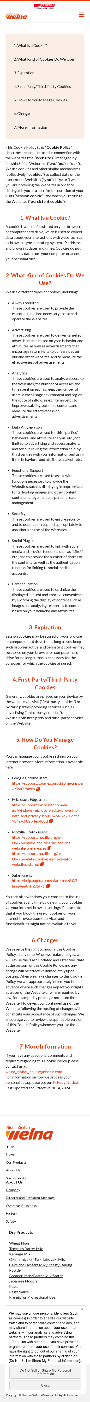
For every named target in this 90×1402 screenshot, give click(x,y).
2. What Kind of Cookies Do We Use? (44, 59)
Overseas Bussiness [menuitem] (21, 1206)
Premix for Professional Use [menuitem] (32, 1297)
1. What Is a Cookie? (30, 45)
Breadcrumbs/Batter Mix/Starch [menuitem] (36, 1275)
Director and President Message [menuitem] (30, 1198)
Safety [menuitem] (11, 1221)
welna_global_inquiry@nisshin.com (34, 1071)
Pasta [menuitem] (13, 1286)
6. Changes (22, 113)
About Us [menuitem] (13, 1170)
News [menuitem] (10, 1154)
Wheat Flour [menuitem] (19, 1243)
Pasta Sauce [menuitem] (19, 1291)
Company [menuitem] (13, 1190)
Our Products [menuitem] (16, 1162)
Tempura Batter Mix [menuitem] (26, 1248)
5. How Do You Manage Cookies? (41, 100)
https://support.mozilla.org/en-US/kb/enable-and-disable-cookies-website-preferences (42, 842)
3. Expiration (24, 72)
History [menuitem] (11, 1213)
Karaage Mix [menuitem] (19, 1254)
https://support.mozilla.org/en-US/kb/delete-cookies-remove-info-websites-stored (42, 859)
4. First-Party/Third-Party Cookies (42, 86)
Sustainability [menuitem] (16, 1178)
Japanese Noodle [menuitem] (23, 1281)
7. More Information (30, 127)
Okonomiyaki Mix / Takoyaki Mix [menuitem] (37, 1259)
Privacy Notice (65, 1082)
